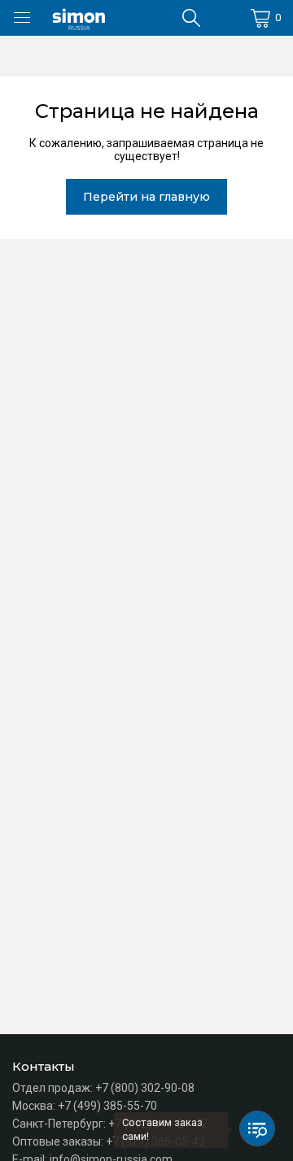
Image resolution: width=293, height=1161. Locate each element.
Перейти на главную (146, 196)
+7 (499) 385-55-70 (107, 1105)
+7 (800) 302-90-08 (145, 1087)
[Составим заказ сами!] (257, 1128)
